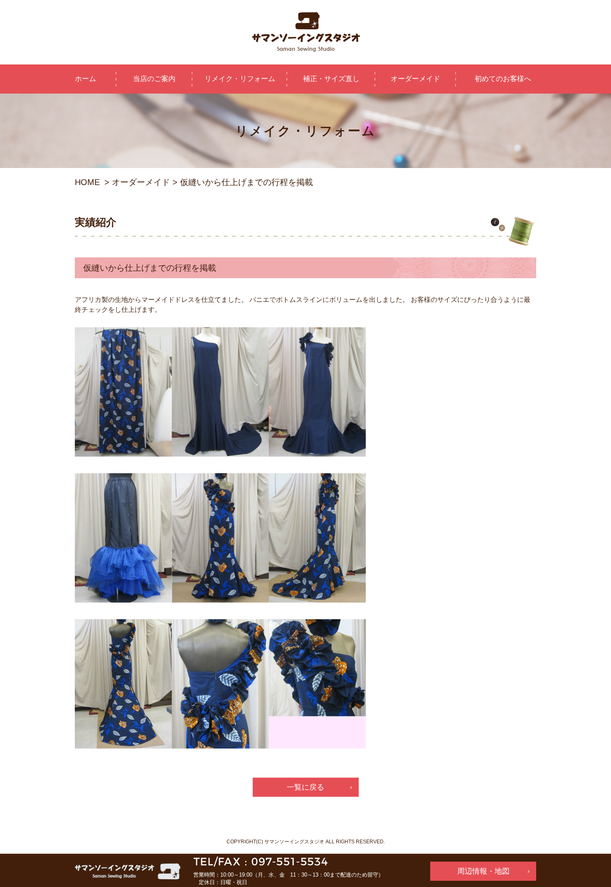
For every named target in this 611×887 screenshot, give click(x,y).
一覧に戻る (305, 787)
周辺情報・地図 (483, 871)
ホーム (85, 79)
